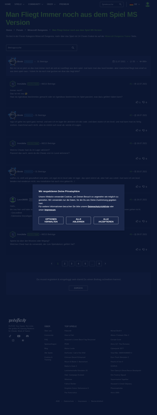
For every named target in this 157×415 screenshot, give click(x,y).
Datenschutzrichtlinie (98, 206)
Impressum (50, 210)
